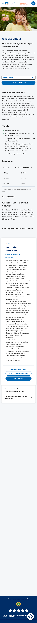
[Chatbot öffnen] (30, 616)
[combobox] (18, 77)
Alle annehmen (18, 378)
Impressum (9, 258)
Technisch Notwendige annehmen (18, 373)
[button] (18, 390)
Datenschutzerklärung (12, 254)
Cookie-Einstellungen (18, 369)
